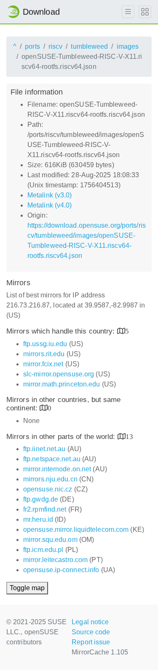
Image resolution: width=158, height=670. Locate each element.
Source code (91, 632)
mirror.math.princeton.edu (61, 384)
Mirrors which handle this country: (61, 331)
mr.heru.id (38, 519)
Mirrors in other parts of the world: (62, 437)
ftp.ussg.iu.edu (45, 343)
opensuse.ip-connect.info (61, 569)
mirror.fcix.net (43, 364)
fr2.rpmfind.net (45, 509)
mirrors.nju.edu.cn (50, 479)
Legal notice (90, 621)
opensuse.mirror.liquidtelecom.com (76, 529)
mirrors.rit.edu (44, 353)
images (128, 46)
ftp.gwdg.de (40, 499)
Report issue (91, 642)
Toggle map (27, 587)
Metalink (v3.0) (49, 195)
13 (129, 436)
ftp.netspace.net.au (51, 458)
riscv (55, 46)
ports (32, 46)
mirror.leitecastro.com (55, 559)
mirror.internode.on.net (57, 469)
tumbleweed (89, 46)
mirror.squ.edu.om (50, 539)
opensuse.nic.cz (47, 489)
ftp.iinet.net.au (44, 448)
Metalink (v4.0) (49, 205)
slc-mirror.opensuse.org (58, 374)
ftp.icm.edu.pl (43, 549)
